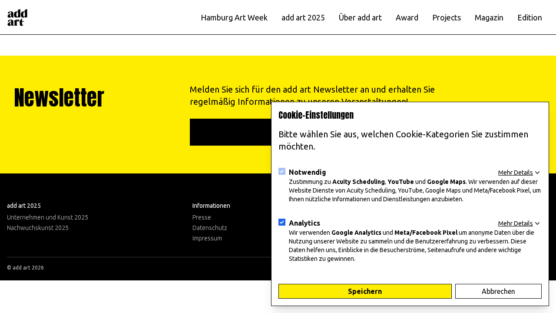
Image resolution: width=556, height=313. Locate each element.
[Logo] (17, 17)
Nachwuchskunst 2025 (38, 227)
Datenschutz (209, 227)
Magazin (489, 17)
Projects (446, 17)
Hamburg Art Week (234, 17)
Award (407, 17)
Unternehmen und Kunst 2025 (47, 217)
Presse (201, 217)
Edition (529, 17)
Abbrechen (498, 291)
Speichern (365, 291)
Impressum (207, 238)
